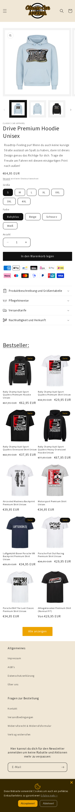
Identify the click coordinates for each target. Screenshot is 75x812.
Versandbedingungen (20, 717)
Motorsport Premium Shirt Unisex (52, 503)
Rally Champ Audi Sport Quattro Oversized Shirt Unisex (20, 448)
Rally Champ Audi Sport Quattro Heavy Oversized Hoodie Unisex (52, 449)
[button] (5, 11)
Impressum (14, 658)
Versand (6, 178)
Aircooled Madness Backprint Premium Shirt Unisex (19, 503)
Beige (32, 216)
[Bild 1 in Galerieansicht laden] (18, 108)
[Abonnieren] (62, 767)
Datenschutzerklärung (21, 675)
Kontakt (12, 708)
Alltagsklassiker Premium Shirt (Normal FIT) (54, 610)
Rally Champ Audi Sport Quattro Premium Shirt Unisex (54, 393)
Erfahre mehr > (49, 795)
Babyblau (13, 216)
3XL (9, 201)
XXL (57, 192)
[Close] (71, 782)
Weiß (10, 225)
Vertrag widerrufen (19, 734)
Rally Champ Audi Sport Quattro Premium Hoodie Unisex (17, 394)
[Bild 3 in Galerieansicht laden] (56, 108)
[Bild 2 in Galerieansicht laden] (37, 108)
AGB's (11, 667)
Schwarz (51, 216)
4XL (24, 201)
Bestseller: (16, 345)
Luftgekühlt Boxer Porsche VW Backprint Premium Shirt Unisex (19, 556)
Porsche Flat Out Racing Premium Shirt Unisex (51, 555)
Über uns (13, 684)
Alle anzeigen (37, 631)
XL (43, 192)
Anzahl (6, 234)
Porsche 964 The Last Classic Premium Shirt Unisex (18, 610)
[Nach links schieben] (4, 110)
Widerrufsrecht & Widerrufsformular (29, 726)
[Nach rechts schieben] (71, 110)
